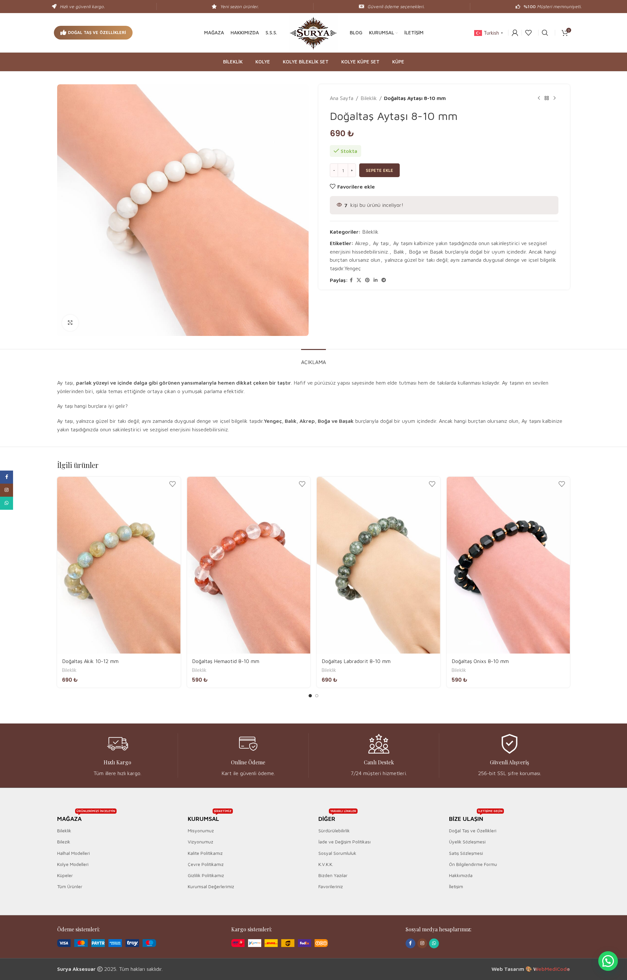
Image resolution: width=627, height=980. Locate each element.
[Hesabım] (515, 32)
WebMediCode (551, 969)
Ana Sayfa (341, 98)
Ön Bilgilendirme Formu (473, 864)
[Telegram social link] (383, 280)
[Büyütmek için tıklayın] (70, 323)
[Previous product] (539, 98)
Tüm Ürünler (69, 886)
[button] (313, 425)
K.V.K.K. (325, 864)
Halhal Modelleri (73, 853)
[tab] (313, 359)
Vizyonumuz (200, 841)
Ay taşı (381, 243)
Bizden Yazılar (332, 875)
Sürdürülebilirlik (334, 830)
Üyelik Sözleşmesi (467, 841)
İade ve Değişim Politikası (344, 841)
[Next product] (554, 98)
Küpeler (65, 875)
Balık (399, 252)
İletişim (456, 886)
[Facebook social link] (351, 280)
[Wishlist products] (528, 32)
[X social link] (359, 280)
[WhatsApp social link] (434, 943)
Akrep (361, 243)
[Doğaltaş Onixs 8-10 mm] (508, 565)
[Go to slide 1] (310, 695)
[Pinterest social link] (367, 280)
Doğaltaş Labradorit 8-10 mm (356, 661)
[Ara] (545, 32)
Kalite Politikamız (205, 853)
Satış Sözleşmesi (466, 853)
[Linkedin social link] (375, 280)
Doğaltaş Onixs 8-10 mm (480, 661)
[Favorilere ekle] (172, 484)
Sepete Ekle (379, 170)
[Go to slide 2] (316, 695)
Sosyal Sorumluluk (337, 853)
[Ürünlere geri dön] (547, 98)
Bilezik (63, 841)
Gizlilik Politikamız (206, 875)
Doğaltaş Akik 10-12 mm (90, 661)
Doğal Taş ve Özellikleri (97, 32)
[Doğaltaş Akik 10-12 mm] (119, 565)
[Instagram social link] (422, 943)
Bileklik (369, 98)
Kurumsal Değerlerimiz (211, 886)
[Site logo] (314, 32)
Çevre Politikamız (206, 864)
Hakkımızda (461, 875)
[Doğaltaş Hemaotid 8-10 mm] (249, 565)
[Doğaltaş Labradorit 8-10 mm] (378, 565)
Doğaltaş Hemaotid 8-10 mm (225, 661)
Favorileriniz (330, 886)
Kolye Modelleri (72, 864)
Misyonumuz (201, 830)
